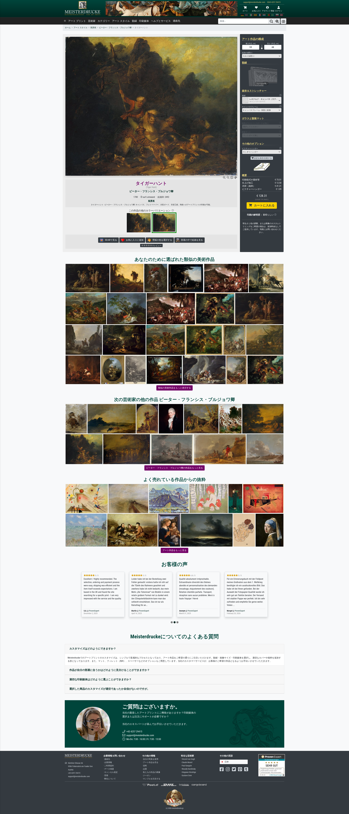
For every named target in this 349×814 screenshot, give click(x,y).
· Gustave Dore (186, 775)
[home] (65, 21)
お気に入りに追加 (133, 240)
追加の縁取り (247, 53)
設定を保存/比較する (263, 158)
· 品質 (144, 769)
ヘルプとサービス (161, 21)
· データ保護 (108, 769)
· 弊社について (109, 779)
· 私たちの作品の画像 (151, 772)
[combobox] (262, 56)
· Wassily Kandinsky (188, 769)
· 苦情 (105, 775)
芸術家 (91, 21)
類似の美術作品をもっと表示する (174, 388)
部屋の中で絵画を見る (191, 240)
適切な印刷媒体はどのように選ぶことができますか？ (100, 679)
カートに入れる (263, 205)
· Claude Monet (186, 762)
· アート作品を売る (150, 762)
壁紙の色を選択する (161, 240)
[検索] (271, 21)
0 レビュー (157, 245)
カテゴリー (104, 21)
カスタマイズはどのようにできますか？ (92, 648)
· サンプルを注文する (151, 779)
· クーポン (146, 775)
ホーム (68, 27)
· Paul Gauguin (186, 766)
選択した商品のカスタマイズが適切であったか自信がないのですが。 (109, 688)
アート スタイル (121, 21)
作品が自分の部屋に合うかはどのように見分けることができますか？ (109, 670)
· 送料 (144, 766)
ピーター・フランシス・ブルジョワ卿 (115, 27)
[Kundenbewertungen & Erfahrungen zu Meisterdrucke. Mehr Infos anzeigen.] (271, 765)
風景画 (93, 27)
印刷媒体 (144, 21)
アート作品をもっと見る (174, 550)
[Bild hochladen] (283, 21)
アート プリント (77, 21)
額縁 (134, 21)
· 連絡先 (106, 759)
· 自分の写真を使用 (150, 759)
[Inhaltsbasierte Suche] (277, 21)
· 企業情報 (107, 762)
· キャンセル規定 (110, 772)
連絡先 (176, 20)
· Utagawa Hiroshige (188, 772)
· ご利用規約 (108, 766)
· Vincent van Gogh (188, 759)
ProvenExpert (98, 611)
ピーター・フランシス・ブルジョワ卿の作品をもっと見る (174, 468)
